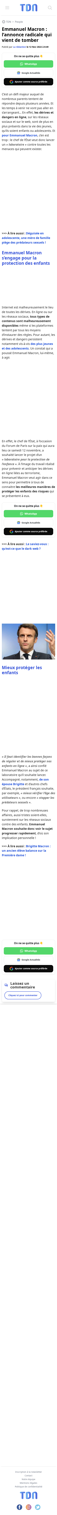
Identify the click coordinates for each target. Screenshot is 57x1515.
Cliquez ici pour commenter (22, 995)
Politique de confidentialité (28, 1486)
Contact (28, 1475)
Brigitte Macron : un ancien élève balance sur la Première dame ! (26, 850)
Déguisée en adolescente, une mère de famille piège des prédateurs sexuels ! (26, 238)
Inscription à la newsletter (28, 1471)
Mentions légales (28, 1482)
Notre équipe (28, 1479)
